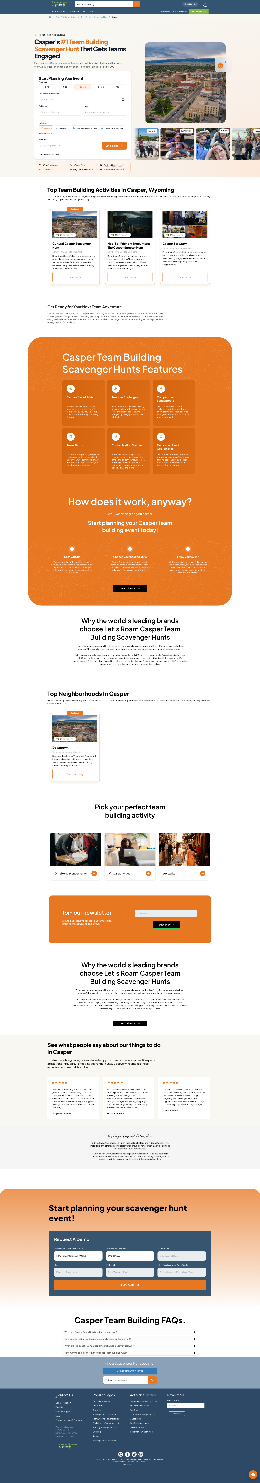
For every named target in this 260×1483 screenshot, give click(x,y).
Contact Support (63, 1403)
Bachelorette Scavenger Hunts (106, 1423)
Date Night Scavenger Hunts (142, 1414)
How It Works (99, 1405)
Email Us (59, 1407)
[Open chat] (253, 1474)
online (59, 1397)
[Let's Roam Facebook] (127, 1456)
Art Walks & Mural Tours (140, 1405)
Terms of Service (118, 1461)
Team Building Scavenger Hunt (94, 17)
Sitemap (144, 1461)
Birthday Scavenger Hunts (104, 1427)
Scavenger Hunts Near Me (130, 1370)
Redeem (96, 1436)
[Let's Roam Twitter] (134, 1456)
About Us (97, 1410)
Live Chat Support (64, 1411)
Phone (56, 1265)
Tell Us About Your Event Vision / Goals (172, 1265)
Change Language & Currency (69, 1420)
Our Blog (97, 1431)
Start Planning (129, 1023)
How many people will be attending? (68, 1248)
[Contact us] (121, 1456)
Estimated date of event (116, 1249)
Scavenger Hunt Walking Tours (143, 1401)
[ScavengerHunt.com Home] (50, 17)
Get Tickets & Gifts (101, 1401)
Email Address (174, 1400)
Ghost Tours (135, 1418)
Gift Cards (88, 11)
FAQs (58, 1416)
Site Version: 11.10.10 (130, 1464)
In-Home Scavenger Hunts (141, 1431)
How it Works (58, 11)
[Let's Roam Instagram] (140, 1456)
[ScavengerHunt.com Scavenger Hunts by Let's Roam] (61, 6)
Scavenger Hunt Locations (104, 1414)
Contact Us (64, 1395)
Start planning (128, 588)
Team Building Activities (66, 17)
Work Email (110, 1265)
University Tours (137, 1427)
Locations (74, 11)
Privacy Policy (133, 1461)
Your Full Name (163, 1249)
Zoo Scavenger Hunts (139, 1423)
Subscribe (165, 924)
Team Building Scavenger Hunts (107, 1418)
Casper (115, 17)
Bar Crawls (134, 1410)
